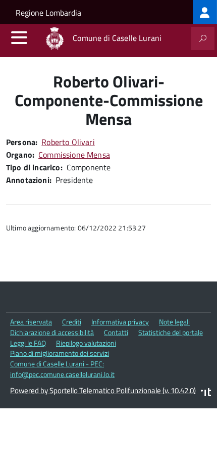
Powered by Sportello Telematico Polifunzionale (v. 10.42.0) (103, 390)
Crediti (71, 321)
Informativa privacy (120, 321)
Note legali (174, 321)
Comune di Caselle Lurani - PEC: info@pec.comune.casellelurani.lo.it (62, 369)
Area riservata (31, 321)
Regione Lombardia (48, 13)
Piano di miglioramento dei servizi (59, 353)
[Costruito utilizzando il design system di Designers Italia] (206, 393)
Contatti (116, 332)
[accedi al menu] (19, 37)
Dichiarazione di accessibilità (52, 332)
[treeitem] (205, 12)
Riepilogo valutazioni (86, 343)
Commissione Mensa (74, 155)
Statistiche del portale (170, 332)
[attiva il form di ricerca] (202, 38)
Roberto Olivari (67, 142)
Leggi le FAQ (28, 343)
